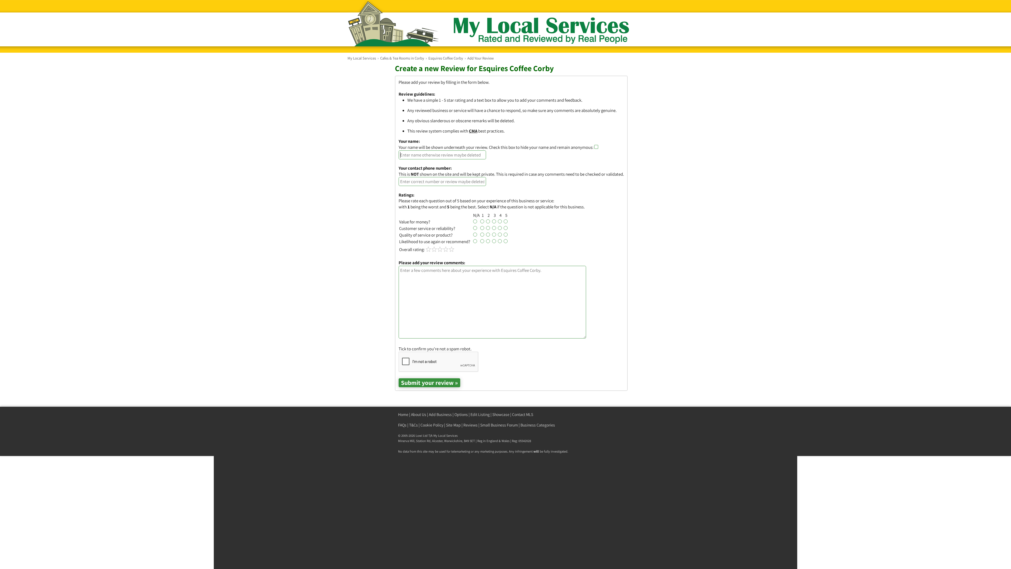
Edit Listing (480, 414)
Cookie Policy (431, 425)
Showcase (500, 414)
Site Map (453, 425)
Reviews (470, 425)
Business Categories (538, 425)
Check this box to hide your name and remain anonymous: (541, 147)
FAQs (402, 425)
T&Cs (413, 425)
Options (461, 414)
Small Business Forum (499, 425)
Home (403, 414)
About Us (418, 414)
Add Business (440, 414)
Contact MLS (522, 414)
